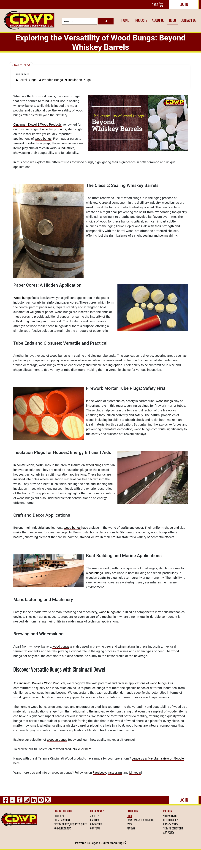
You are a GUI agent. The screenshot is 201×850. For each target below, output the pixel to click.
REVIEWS (131, 828)
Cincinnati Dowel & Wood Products (37, 124)
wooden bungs (57, 739)
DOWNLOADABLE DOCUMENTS (140, 820)
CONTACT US (188, 20)
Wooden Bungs (52, 80)
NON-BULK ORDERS (62, 828)
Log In (183, 4)
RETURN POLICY (170, 820)
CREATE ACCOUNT (62, 820)
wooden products (54, 129)
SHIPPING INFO (170, 816)
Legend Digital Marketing (107, 843)
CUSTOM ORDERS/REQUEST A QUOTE (70, 824)
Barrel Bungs (27, 80)
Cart (155, 5)
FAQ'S (129, 824)
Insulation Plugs (79, 80)
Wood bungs (22, 298)
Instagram (115, 772)
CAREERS (94, 820)
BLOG (172, 20)
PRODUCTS (140, 20)
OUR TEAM (95, 828)
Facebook (99, 772)
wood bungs (43, 138)
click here (85, 749)
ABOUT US (158, 20)
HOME (125, 20)
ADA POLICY (168, 832)
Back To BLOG (22, 65)
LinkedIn (135, 772)
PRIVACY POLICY (170, 824)
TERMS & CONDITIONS (173, 828)
